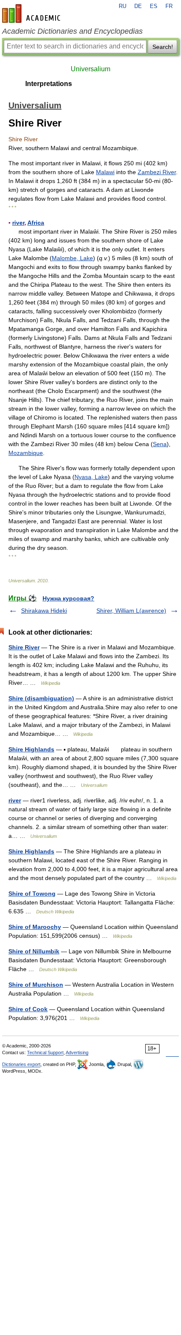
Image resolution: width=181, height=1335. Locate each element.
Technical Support (45, 1052)
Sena (160, 444)
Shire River (24, 647)
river (18, 222)
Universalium (90, 69)
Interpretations (48, 83)
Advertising (77, 1052)
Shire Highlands (31, 749)
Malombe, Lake (72, 258)
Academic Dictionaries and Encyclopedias (72, 31)
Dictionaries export (21, 1064)
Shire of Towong (32, 893)
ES (153, 6)
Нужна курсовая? (68, 598)
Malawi (105, 172)
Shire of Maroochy (34, 926)
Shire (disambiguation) (41, 698)
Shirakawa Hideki (44, 610)
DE (138, 6)
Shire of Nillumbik (33, 951)
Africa (35, 222)
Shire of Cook (28, 1009)
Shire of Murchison (35, 984)
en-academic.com (32, 13)
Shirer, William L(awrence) (131, 610)
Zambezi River (157, 172)
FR (169, 6)
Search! (162, 46)
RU (122, 6)
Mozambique (25, 452)
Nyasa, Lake (91, 477)
